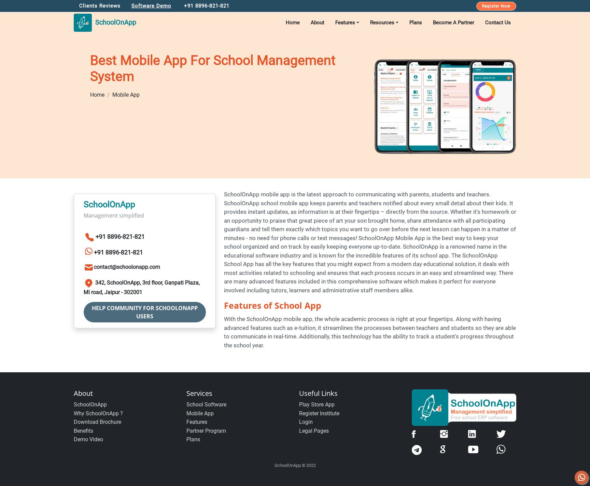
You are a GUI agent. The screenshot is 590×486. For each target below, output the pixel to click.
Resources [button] (382, 22)
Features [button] (345, 22)
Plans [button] (415, 22)
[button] (126, 404)
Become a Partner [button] (453, 22)
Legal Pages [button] (314, 431)
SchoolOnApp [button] (114, 22)
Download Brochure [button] (97, 422)
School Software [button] (206, 404)
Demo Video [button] (88, 439)
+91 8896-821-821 (120, 236)
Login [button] (306, 422)
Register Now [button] (496, 6)
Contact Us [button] (498, 22)
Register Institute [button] (319, 413)
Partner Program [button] (206, 431)
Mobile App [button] (200, 413)
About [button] (317, 22)
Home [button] (293, 22)
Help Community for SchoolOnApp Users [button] (145, 312)
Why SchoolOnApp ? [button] (98, 413)
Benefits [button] (83, 431)
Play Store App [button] (317, 404)
